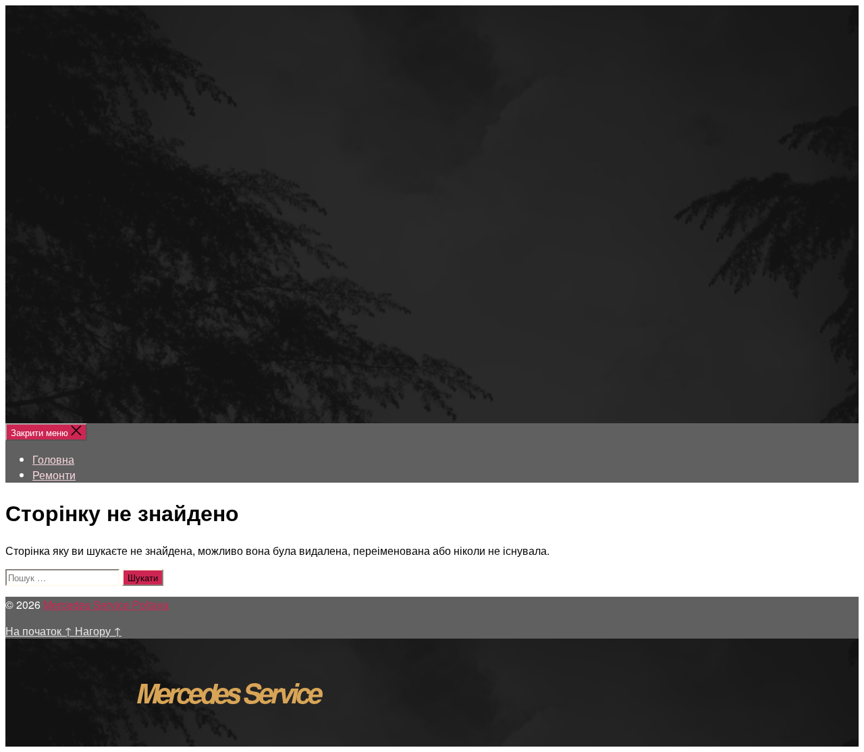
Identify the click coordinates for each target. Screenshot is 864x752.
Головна (53, 459)
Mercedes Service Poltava (106, 604)
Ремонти (54, 475)
